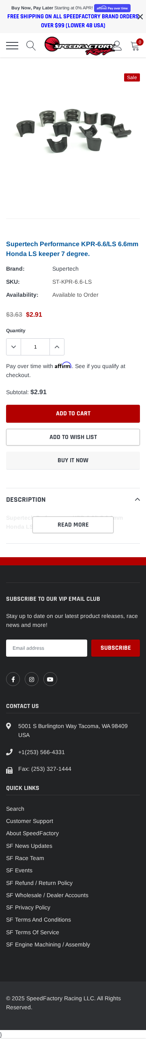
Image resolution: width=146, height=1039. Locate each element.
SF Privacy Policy (28, 907)
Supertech (65, 268)
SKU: (13, 281)
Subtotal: (17, 392)
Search (15, 808)
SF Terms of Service (32, 932)
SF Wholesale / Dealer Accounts (47, 895)
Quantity (16, 330)
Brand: (15, 268)
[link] (13, 679)
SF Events (19, 870)
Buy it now (73, 460)
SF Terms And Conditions (38, 919)
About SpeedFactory (32, 833)
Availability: (22, 294)
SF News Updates (29, 846)
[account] (117, 45)
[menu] (12, 46)
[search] (31, 45)
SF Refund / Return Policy (39, 883)
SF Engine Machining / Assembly (48, 944)
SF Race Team (25, 858)
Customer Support (29, 821)
